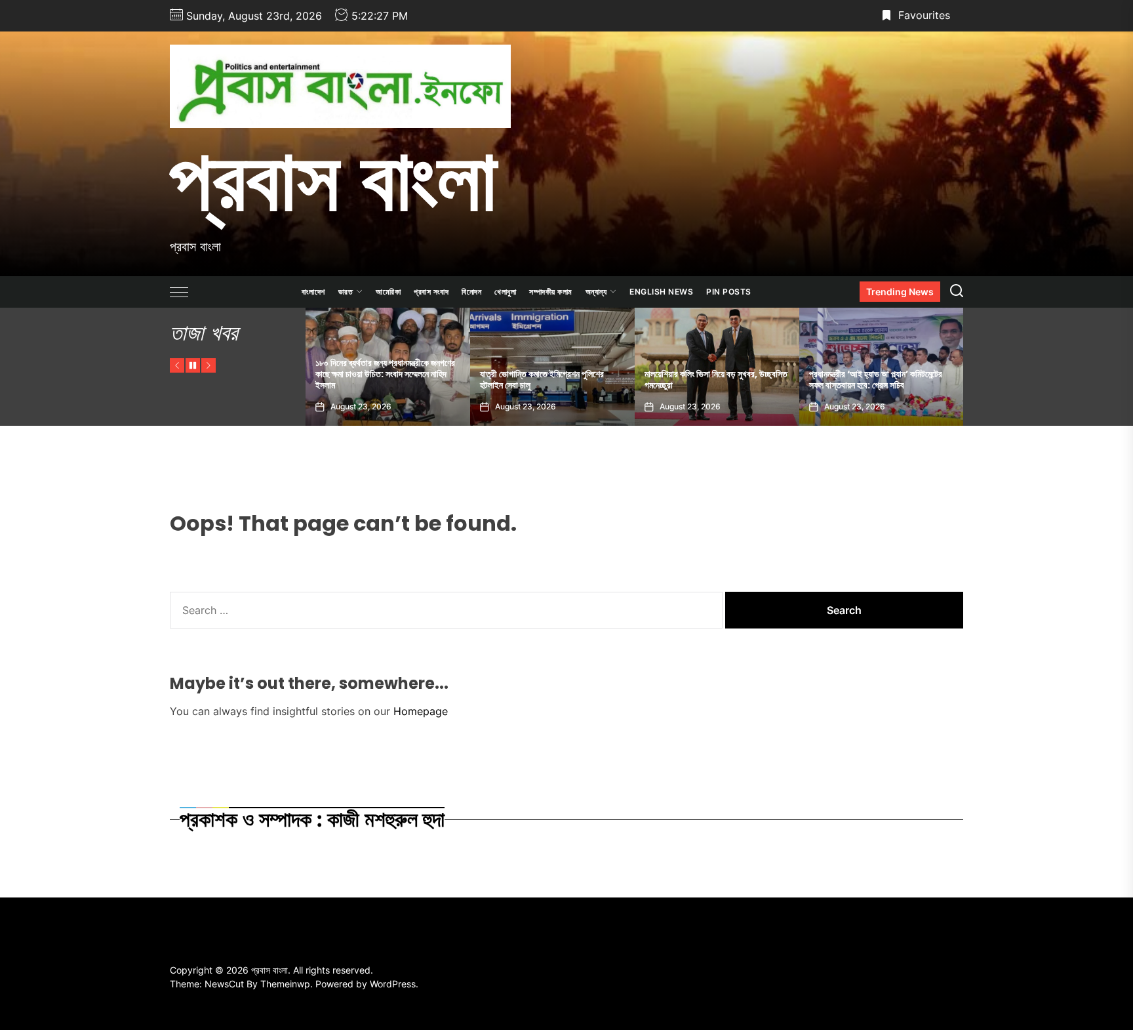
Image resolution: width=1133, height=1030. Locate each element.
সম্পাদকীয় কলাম (550, 292)
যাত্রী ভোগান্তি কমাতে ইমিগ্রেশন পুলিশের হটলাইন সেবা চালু (429, 379)
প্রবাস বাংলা (333, 179)
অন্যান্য (596, 292)
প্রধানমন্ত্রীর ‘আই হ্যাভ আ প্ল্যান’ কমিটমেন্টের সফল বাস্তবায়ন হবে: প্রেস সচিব (762, 379)
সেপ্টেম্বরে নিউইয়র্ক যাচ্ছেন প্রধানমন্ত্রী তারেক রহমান (928, 379)
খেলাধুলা (505, 292)
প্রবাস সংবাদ (431, 292)
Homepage (420, 711)
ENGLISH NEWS (661, 292)
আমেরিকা (388, 292)
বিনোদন (471, 292)
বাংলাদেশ (313, 292)
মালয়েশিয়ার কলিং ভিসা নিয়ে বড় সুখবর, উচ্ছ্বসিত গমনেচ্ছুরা (603, 379)
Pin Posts (728, 292)
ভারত (345, 292)
